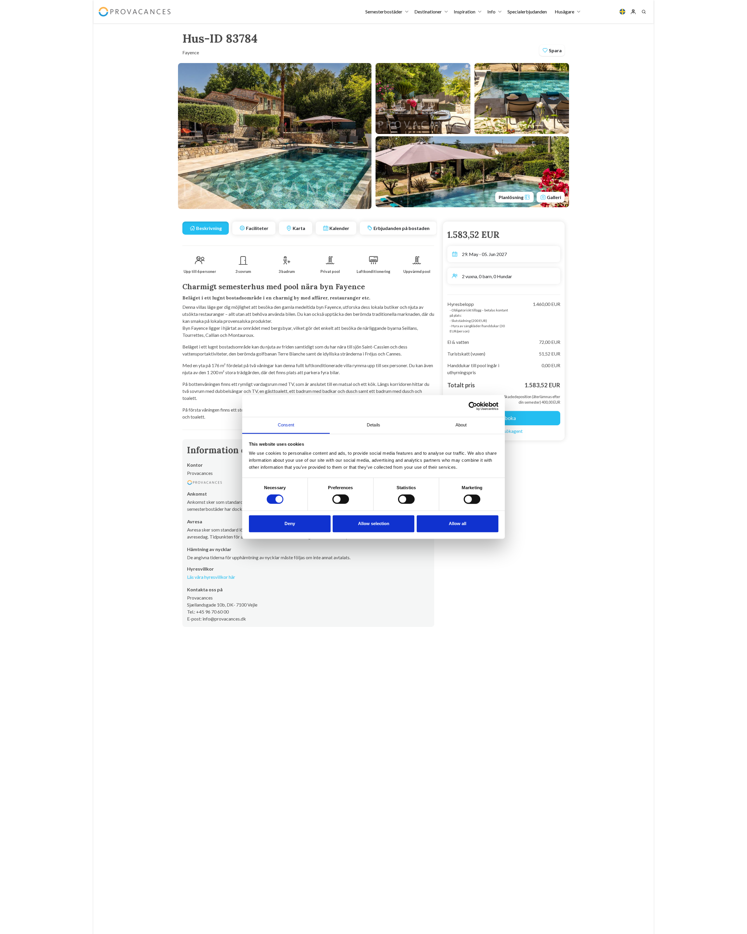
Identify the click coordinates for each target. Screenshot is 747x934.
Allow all (457, 523)
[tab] (205, 228)
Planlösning (511, 197)
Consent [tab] (286, 424)
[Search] (643, 12)
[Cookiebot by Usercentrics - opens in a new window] (472, 406)
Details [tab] (373, 424)
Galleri (553, 197)
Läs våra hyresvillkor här (211, 577)
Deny (290, 523)
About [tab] (461, 424)
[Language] (622, 11)
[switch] (340, 499)
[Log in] (633, 12)
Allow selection (373, 523)
